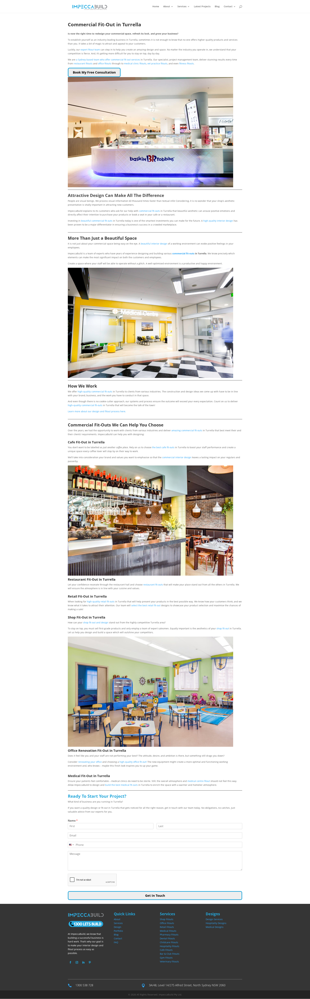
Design (117, 927)
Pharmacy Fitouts (169, 934)
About (166, 6)
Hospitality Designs (216, 923)
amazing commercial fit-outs (186, 430)
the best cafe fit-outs (163, 447)
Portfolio (118, 930)
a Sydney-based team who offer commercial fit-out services (108, 59)
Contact (228, 6)
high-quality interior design (218, 220)
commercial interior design (176, 457)
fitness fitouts (186, 63)
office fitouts (104, 63)
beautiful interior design (154, 243)
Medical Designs (214, 927)
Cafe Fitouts (166, 949)
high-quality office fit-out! (133, 761)
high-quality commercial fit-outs (95, 391)
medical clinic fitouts (135, 63)
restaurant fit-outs (153, 584)
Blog (217, 6)
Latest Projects (202, 6)
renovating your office (90, 761)
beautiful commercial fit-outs (96, 220)
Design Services (214, 919)
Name (73, 820)
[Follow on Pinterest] (89, 962)
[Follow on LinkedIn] (83, 962)
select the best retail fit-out (146, 605)
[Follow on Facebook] (70, 962)
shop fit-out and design (95, 622)
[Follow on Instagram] (76, 962)
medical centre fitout (198, 781)
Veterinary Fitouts (169, 961)
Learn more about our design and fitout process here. (97, 411)
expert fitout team (90, 49)
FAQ (116, 942)
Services (118, 923)
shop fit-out (223, 628)
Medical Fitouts (168, 930)
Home (155, 6)
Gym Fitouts (166, 957)
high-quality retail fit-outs (101, 601)
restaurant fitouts (83, 63)
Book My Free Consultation (94, 72)
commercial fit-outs (149, 210)
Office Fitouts (167, 923)
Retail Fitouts (167, 927)
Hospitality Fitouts (169, 946)
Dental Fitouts (167, 938)
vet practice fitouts (157, 63)
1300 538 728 (84, 985)
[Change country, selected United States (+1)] (71, 845)
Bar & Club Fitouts (169, 953)
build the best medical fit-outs (121, 784)
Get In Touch (155, 895)
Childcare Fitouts (169, 942)
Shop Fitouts (166, 919)
